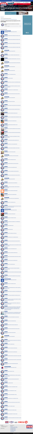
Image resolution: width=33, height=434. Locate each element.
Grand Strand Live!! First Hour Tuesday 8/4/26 (9, 336)
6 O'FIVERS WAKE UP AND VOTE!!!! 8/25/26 (9, 101)
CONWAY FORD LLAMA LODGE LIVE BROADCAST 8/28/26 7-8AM (12, 39)
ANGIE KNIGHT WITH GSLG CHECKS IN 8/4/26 (10, 332)
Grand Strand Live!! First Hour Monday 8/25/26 (9, 70)
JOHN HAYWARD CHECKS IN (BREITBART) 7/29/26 (10, 394)
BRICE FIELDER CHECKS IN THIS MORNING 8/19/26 (10, 167)
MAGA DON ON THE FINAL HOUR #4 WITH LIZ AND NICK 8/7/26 (12, 295)
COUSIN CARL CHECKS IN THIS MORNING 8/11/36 (10, 248)
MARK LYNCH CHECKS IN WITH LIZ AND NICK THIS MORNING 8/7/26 (12, 291)
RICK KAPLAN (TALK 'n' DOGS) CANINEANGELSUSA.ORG (11, 363)
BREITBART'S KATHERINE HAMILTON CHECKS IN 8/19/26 (11, 163)
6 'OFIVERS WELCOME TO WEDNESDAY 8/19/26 (10, 159)
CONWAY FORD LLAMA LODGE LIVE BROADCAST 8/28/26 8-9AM (12, 43)
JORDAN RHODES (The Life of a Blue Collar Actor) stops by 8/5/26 (11, 328)
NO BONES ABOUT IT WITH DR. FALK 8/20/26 (9, 151)
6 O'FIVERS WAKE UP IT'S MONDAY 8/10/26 (9, 264)
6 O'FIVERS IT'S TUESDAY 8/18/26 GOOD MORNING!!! (10, 182)
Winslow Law (17, 0)
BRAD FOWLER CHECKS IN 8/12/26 (8, 229)
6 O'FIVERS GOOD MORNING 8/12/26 (8, 225)
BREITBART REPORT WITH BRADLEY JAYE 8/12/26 (10, 233)
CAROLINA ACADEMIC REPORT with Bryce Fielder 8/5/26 (11, 324)
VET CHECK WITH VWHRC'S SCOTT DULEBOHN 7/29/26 (11, 398)
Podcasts (2, 6)
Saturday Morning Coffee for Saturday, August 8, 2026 (10, 279)
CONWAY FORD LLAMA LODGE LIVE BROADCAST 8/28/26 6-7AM (12, 35)
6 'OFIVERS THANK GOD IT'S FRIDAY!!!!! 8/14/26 (10, 217)
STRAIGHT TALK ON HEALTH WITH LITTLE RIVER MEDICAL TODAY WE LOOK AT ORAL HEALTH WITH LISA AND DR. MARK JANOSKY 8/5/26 (12, 313)
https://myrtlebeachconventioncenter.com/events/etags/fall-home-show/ (9, 19)
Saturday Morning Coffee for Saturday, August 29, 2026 (10, 31)
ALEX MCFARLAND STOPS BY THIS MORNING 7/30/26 (10, 386)
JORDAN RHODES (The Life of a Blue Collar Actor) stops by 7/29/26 (12, 402)
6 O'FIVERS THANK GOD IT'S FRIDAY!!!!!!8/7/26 (10, 283)
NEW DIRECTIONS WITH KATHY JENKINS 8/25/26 (10, 120)
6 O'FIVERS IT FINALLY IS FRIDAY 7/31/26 (9, 371)
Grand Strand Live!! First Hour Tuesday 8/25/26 (9, 97)
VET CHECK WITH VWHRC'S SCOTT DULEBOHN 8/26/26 (11, 89)
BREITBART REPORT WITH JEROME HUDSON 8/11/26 (10, 252)
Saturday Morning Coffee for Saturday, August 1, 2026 (10, 367)
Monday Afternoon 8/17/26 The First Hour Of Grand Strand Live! (11, 198)
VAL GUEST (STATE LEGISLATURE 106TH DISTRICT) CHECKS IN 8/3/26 (12, 359)
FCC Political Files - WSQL (13, 428)
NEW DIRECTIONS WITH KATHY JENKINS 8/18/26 (10, 194)
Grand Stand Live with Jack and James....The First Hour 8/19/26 (11, 155)
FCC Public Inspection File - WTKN (13, 427)
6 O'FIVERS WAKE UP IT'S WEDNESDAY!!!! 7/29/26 (10, 390)
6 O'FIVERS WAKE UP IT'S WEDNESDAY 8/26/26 (10, 74)
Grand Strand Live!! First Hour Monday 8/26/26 (9, 66)
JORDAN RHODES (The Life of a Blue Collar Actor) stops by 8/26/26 (12, 93)
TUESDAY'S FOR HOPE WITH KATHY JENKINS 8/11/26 (10, 260)
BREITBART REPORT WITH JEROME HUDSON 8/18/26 (10, 190)
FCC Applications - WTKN (13, 430)
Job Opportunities (12, 431)
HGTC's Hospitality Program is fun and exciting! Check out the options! (12, 62)
